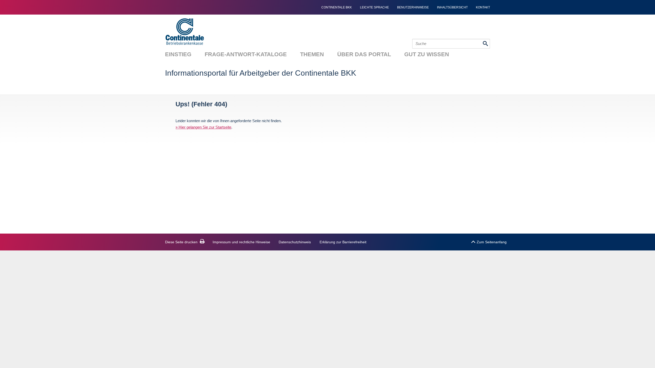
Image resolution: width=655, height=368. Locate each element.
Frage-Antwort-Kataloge (246, 54)
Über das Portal (364, 54)
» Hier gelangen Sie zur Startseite (203, 127)
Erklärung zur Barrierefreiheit (343, 242)
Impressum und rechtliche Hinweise (241, 242)
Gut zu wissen (426, 54)
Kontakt (483, 7)
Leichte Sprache (374, 7)
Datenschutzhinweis (295, 242)
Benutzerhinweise (413, 7)
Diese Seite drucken (181, 242)
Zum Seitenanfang (492, 242)
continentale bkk (336, 7)
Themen (312, 54)
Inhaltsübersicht (452, 7)
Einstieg (178, 54)
